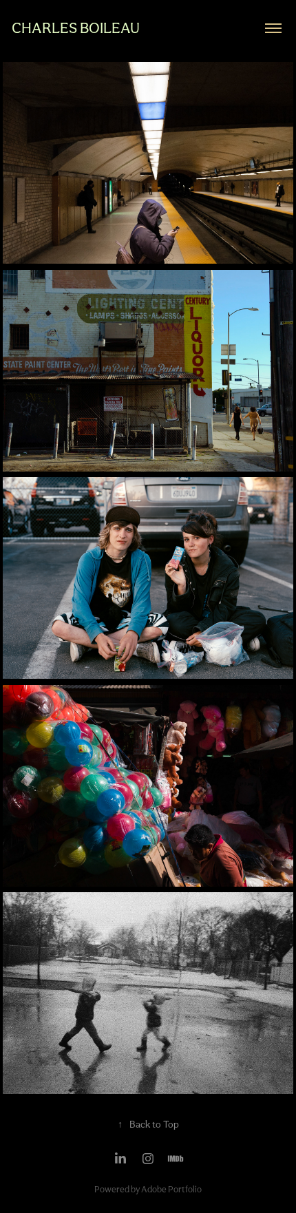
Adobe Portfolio (171, 1189)
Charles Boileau (76, 27)
